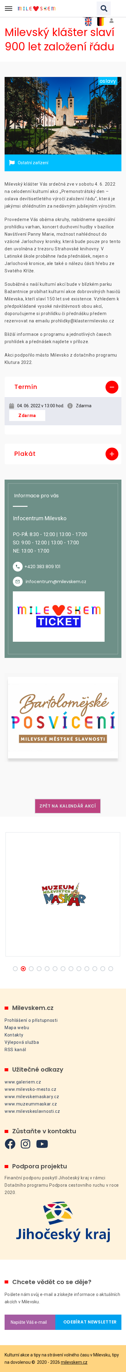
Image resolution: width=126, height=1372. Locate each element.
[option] (63, 116)
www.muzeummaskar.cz (31, 1104)
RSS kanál (15, 1049)
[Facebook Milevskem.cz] (10, 1143)
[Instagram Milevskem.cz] (26, 1143)
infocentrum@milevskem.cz (56, 582)
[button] (63, 387)
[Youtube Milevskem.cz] (42, 1143)
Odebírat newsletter (88, 1322)
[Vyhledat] (104, 9)
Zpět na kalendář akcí (67, 806)
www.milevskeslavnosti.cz (32, 1111)
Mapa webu (17, 1027)
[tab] (63, 387)
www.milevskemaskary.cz (32, 1096)
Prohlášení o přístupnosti (31, 1020)
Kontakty (14, 1035)
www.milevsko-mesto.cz (31, 1089)
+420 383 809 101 (42, 567)
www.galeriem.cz (23, 1082)
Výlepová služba (22, 1042)
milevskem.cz (74, 1362)
